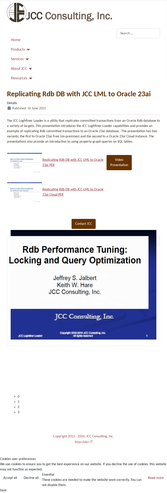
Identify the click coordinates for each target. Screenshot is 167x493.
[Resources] (30, 78)
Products (18, 50)
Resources (19, 78)
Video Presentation (119, 162)
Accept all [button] (10, 478)
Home (15, 40)
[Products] (27, 50)
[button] (87, 402)
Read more (156, 478)
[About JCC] (29, 69)
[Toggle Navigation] (12, 31)
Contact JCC (83, 224)
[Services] (26, 59)
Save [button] (3, 490)
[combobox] (138, 33)
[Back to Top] (159, 485)
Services (17, 59)
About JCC (19, 69)
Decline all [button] (31, 478)
